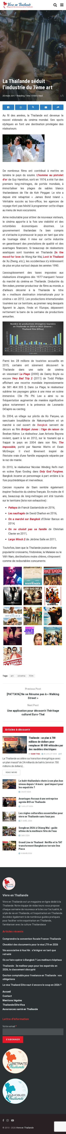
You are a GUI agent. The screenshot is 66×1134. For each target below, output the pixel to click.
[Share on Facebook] (8, 107)
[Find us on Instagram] (7, 1120)
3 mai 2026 (24, 835)
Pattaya (12, 507)
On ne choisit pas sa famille (27, 529)
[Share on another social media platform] (57, 107)
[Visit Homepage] (18, 5)
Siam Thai (35, 754)
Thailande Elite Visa (14, 1004)
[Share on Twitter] (33, 107)
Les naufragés (16, 513)
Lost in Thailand (53, 256)
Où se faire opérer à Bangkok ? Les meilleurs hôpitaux (32, 960)
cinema (21, 676)
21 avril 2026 (26, 821)
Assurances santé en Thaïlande (20, 1009)
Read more (13, 772)
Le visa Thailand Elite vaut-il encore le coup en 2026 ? (32, 985)
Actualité (11, 739)
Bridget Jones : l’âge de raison (40, 429)
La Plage (25, 374)
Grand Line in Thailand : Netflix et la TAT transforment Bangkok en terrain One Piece (40, 845)
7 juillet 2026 (26, 806)
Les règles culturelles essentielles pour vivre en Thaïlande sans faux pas (41, 815)
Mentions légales (12, 1000)
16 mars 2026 (26, 853)
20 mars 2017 (9, 95)
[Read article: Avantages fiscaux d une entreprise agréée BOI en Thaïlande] (9, 802)
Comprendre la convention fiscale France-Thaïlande (32, 938)
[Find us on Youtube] (12, 1120)
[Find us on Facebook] (3, 1120)
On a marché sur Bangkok (24, 519)
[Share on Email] (46, 107)
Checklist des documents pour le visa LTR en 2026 (30, 944)
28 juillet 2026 (50, 754)
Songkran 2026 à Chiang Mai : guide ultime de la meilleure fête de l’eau (38, 829)
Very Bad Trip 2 (22, 378)
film (31, 676)
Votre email (10, 1026)
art (12, 676)
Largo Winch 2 (16, 539)
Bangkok (42, 425)
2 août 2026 (25, 792)
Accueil (7, 991)
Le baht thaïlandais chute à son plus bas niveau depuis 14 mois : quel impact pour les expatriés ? (41, 784)
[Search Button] (55, 5)
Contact (7, 996)
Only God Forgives (51, 471)
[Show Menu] (61, 5)
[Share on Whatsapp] (21, 107)
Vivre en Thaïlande (25, 1128)
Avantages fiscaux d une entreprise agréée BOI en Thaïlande (38, 800)
